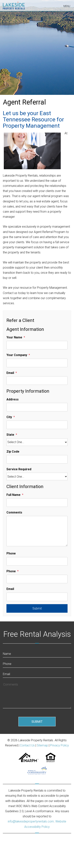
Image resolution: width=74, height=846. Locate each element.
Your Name (14, 337)
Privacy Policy (59, 745)
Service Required (18, 469)
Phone (11, 553)
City (9, 417)
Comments (14, 512)
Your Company (16, 355)
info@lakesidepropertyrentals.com (31, 821)
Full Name (13, 495)
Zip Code (12, 451)
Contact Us (27, 745)
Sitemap (42, 745)
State (10, 434)
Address (12, 399)
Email (10, 373)
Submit (37, 608)
